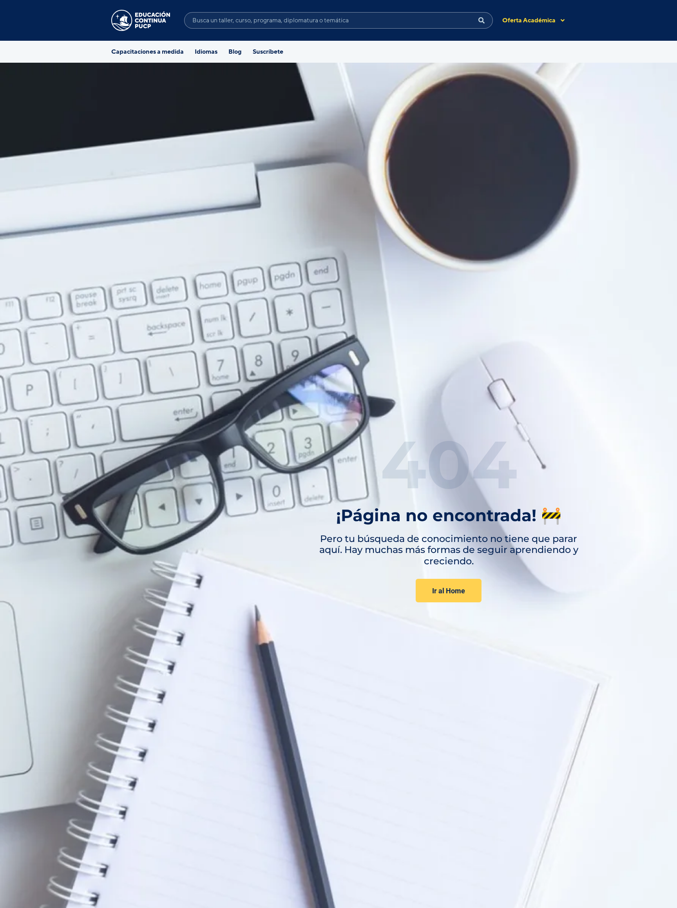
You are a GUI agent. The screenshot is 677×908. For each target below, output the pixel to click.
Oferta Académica (529, 20)
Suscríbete (268, 52)
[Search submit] (482, 20)
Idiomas (206, 52)
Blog (235, 52)
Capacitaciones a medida (147, 52)
